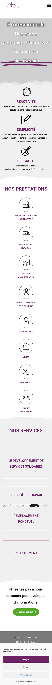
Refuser (26, 667)
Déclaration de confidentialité (26, 681)
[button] (49, 5)
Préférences (26, 674)
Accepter (26, 659)
